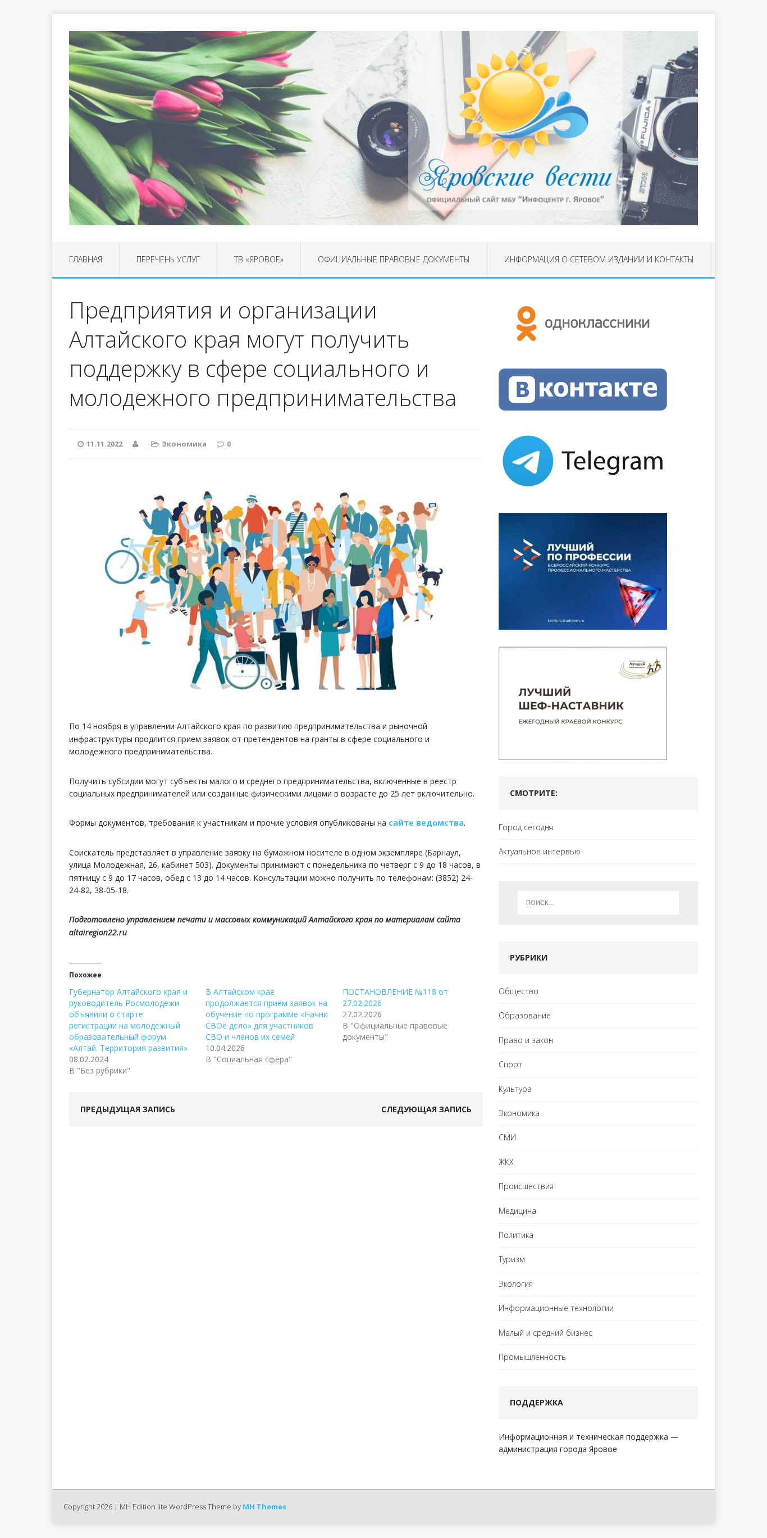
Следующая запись (426, 1109)
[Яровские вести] (383, 128)
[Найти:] (598, 902)
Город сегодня (526, 827)
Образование (525, 1015)
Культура (515, 1089)
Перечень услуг (168, 259)
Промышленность (532, 1357)
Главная (85, 259)
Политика (516, 1235)
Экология (516, 1283)
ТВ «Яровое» (259, 259)
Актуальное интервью (540, 851)
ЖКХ (506, 1162)
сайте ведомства (426, 822)
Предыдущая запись (127, 1109)
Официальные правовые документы (394, 259)
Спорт (510, 1064)
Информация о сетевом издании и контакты (599, 259)
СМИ (507, 1137)
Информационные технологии (556, 1308)
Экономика (184, 444)
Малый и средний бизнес (545, 1332)
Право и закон (526, 1040)
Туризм (512, 1259)
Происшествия (526, 1186)
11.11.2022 (104, 444)
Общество (518, 991)
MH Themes (264, 1506)
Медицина (517, 1210)
